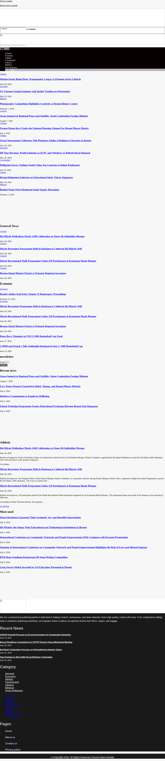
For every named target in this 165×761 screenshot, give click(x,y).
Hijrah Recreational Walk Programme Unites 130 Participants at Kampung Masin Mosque (48, 261)
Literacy (8, 62)
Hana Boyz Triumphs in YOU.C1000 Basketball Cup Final (31, 336)
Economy (9, 56)
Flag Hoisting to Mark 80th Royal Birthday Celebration (26, 657)
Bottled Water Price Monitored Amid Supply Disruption (29, 189)
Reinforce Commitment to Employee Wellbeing (25, 396)
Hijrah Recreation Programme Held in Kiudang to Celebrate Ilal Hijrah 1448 (41, 248)
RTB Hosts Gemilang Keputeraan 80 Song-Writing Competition (34, 557)
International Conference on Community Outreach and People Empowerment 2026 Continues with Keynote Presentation (64, 537)
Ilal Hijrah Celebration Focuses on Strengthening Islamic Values (31, 650)
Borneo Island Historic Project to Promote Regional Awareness (33, 273)
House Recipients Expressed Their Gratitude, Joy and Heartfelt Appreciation (40, 517)
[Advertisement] (77, 209)
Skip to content (6, 1)
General (8, 53)
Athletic (8, 58)
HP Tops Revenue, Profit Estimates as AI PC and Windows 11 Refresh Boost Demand (45, 153)
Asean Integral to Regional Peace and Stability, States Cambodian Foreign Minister (44, 116)
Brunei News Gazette (9, 5)
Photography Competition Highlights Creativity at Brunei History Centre (38, 103)
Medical (8, 65)
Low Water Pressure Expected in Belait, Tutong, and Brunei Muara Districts (40, 386)
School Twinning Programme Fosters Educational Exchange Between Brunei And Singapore (49, 406)
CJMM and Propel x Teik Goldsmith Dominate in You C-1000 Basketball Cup (41, 346)
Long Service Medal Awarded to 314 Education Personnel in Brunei (36, 567)
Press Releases (11, 67)
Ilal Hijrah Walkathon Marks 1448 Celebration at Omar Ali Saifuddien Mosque (42, 236)
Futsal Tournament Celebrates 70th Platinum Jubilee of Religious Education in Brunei (45, 140)
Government (10, 60)
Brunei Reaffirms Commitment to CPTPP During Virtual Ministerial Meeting (36, 642)
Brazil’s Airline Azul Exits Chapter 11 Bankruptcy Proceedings (33, 294)
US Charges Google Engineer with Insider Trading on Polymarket (35, 91)
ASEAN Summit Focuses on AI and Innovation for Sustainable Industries (35, 635)
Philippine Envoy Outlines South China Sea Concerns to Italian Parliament (40, 165)
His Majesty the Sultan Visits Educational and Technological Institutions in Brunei (43, 527)
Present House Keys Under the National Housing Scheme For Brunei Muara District (44, 128)
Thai (12, 70)
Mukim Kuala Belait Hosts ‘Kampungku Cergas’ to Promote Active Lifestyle (40, 79)
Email (2, 362)
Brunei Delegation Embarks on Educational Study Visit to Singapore (36, 177)
